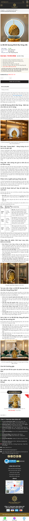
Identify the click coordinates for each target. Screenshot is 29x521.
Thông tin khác (5, 89)
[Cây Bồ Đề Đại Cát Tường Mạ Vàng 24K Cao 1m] (14, 401)
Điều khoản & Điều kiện (14, 476)
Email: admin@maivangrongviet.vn (9, 449)
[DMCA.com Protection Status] (20, 461)
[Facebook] (9, 456)
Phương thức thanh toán (14, 474)
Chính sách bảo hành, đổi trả (14, 470)
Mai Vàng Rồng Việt (17, 95)
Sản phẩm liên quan (14, 392)
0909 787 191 (7, 74)
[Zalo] (17, 456)
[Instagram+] (12, 456)
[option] (14, 404)
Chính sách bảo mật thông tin (14, 468)
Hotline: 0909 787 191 (7, 447)
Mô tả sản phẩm (5, 86)
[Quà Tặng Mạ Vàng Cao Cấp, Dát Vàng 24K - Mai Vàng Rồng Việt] (14, 6)
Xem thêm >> (3, 415)
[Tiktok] (20, 456)
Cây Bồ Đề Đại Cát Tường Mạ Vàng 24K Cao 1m (14, 408)
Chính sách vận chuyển (14, 472)
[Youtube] (14, 456)
